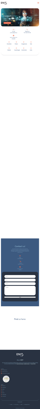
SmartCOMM (33, 363)
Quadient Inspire (26, 363)
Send (20, 297)
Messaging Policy (27, 404)
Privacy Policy (16, 404)
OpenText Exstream (20, 363)
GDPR (21, 404)
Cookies (11, 404)
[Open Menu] (38, 3)
